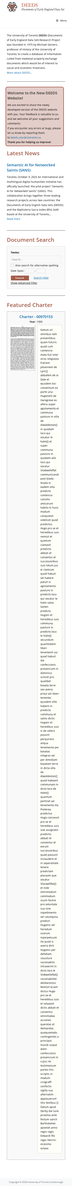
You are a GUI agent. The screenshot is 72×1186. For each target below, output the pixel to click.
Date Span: (17, 270)
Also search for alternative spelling (36, 265)
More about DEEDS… (19, 72)
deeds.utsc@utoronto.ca (26, 137)
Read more (13, 219)
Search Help (41, 277)
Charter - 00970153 (36, 316)
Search (20, 277)
